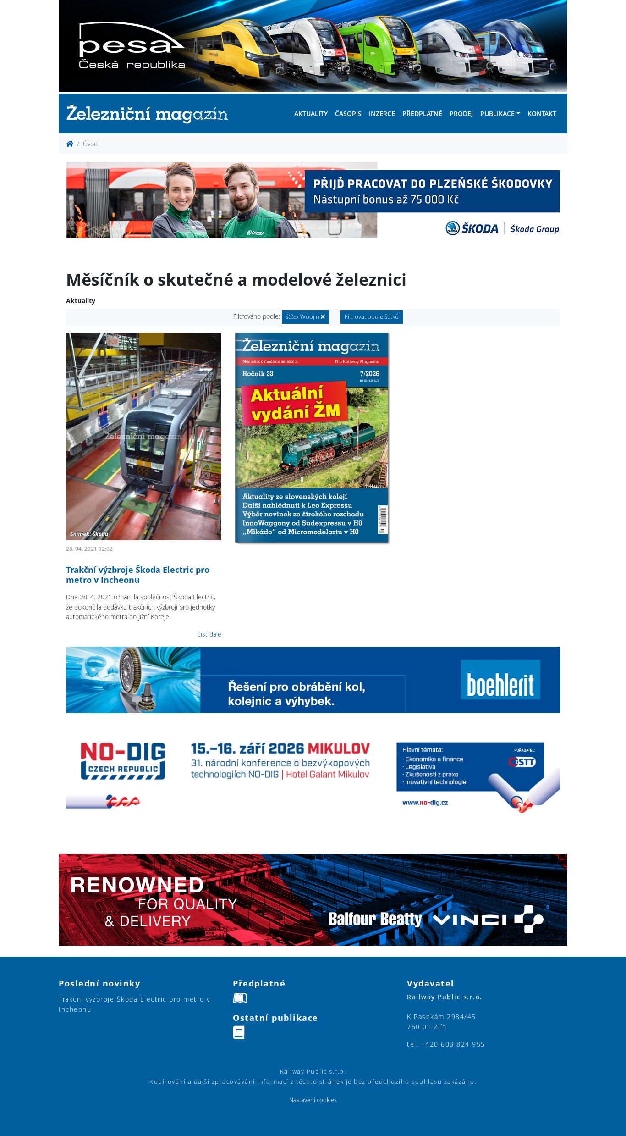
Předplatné (422, 113)
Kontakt (541, 113)
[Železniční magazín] (151, 113)
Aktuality (311, 113)
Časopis (348, 113)
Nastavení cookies (313, 1100)
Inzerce (382, 113)
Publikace (497, 113)
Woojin (303, 317)
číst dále (209, 634)
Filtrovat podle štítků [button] (372, 317)
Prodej (461, 113)
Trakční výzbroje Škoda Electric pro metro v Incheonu (137, 574)
